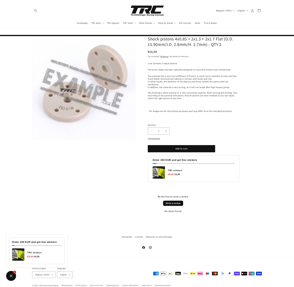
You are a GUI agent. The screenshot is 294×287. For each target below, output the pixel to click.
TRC (40, 285)
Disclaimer (127, 236)
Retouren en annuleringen (159, 236)
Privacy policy (81, 285)
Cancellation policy (162, 285)
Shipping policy (112, 285)
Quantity (152, 125)
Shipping (164, 56)
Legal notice (146, 285)
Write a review (173, 203)
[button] (35, 10)
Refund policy (67, 285)
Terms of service (96, 285)
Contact (139, 236)
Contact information (130, 285)
